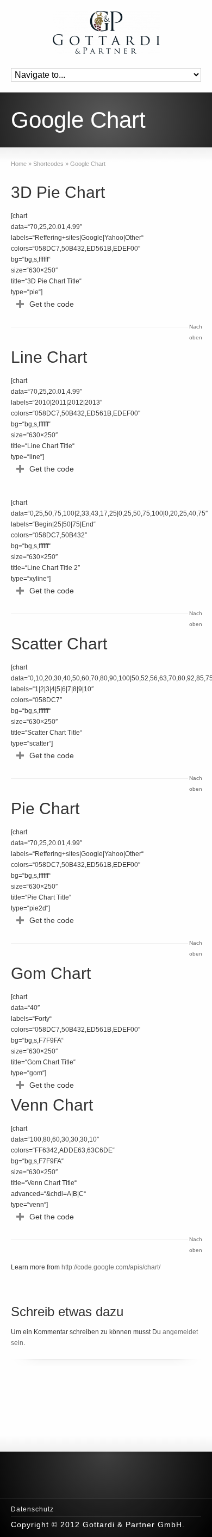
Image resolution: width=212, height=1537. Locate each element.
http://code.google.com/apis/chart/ (110, 1267)
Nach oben (195, 332)
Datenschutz (32, 1509)
